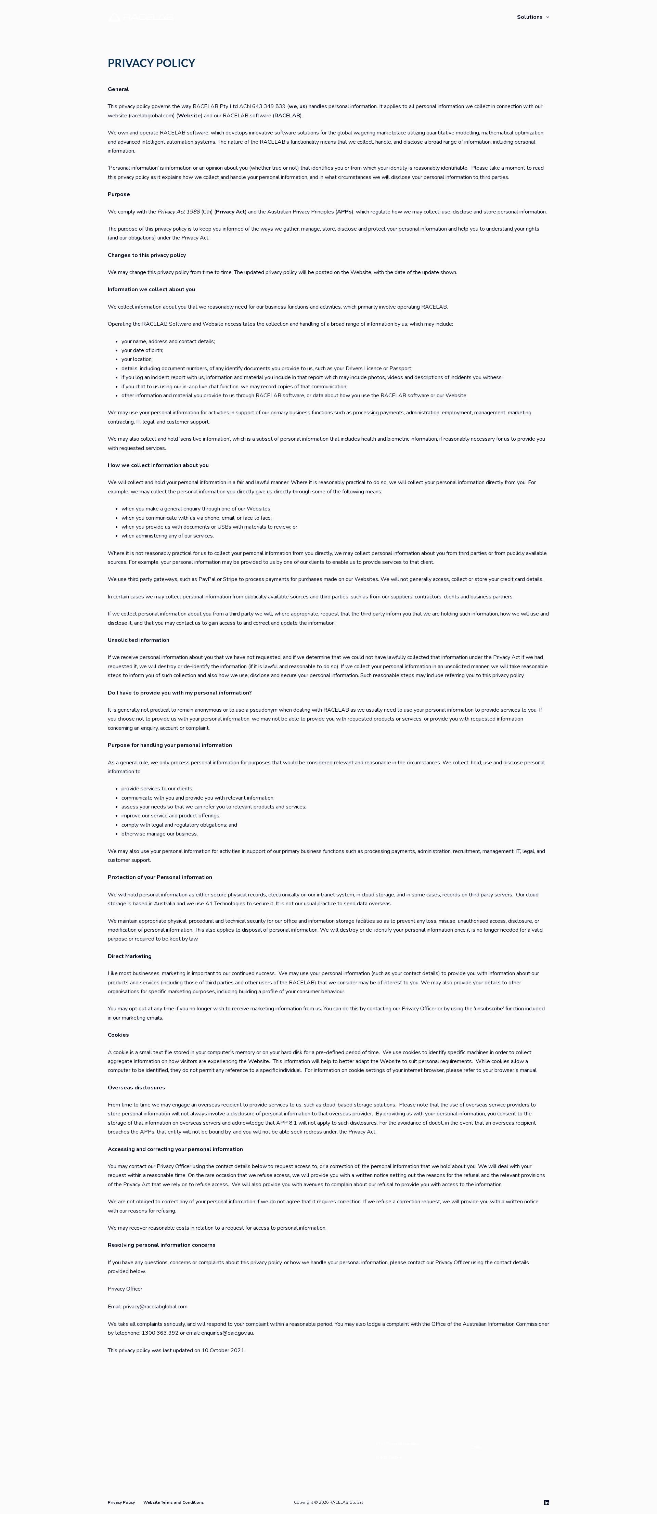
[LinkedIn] (546, 1502)
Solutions (530, 17)
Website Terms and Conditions (173, 1502)
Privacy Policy (121, 1502)
